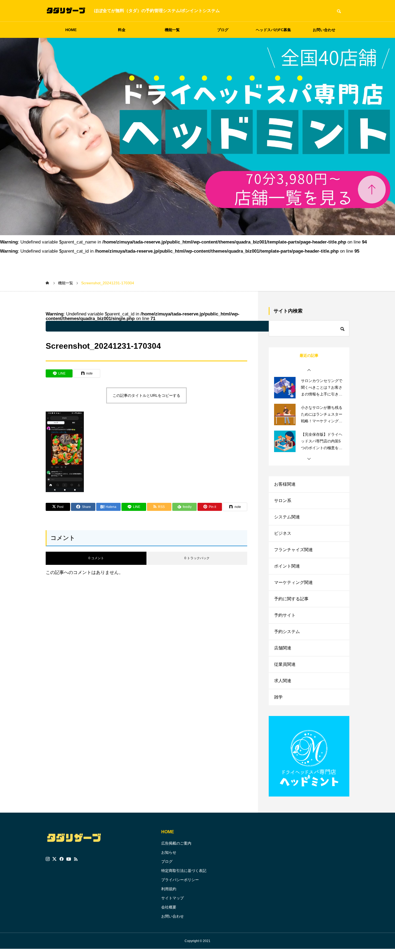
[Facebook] (61, 859)
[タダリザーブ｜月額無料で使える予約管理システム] (66, 10)
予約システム (287, 631)
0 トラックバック (197, 558)
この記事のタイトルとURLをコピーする (146, 395)
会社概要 (168, 907)
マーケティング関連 (293, 582)
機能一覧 (172, 30)
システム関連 (287, 517)
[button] (309, 370)
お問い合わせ (324, 30)
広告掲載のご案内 (176, 843)
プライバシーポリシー (180, 880)
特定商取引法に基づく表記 (183, 870)
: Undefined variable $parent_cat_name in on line (189, 326)
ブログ (222, 30)
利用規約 (168, 889)
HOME (71, 30)
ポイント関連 (287, 566)
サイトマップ (172, 898)
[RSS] (76, 859)
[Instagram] (48, 859)
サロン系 (282, 500)
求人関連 (282, 680)
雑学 (278, 697)
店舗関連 (282, 648)
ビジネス (282, 533)
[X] (54, 859)
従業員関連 (285, 664)
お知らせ (168, 852)
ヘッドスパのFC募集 (273, 30)
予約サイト (285, 615)
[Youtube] (68, 859)
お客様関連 (285, 484)
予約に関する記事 (291, 599)
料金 (121, 30)
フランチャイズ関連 (293, 549)
